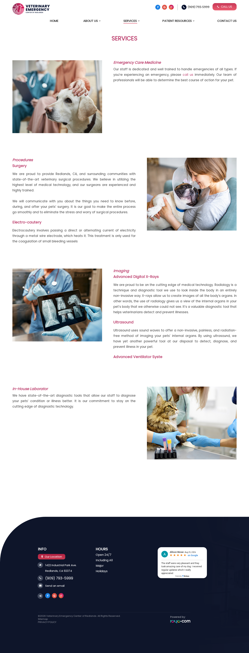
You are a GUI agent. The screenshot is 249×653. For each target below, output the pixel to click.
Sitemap (43, 619)
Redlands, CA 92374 (58, 571)
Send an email (55, 586)
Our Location (53, 556)
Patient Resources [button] (177, 21)
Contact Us (227, 21)
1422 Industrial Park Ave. (61, 565)
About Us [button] (90, 21)
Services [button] (130, 21)
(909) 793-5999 (198, 7)
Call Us (226, 7)
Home (54, 21)
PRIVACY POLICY (47, 622)
